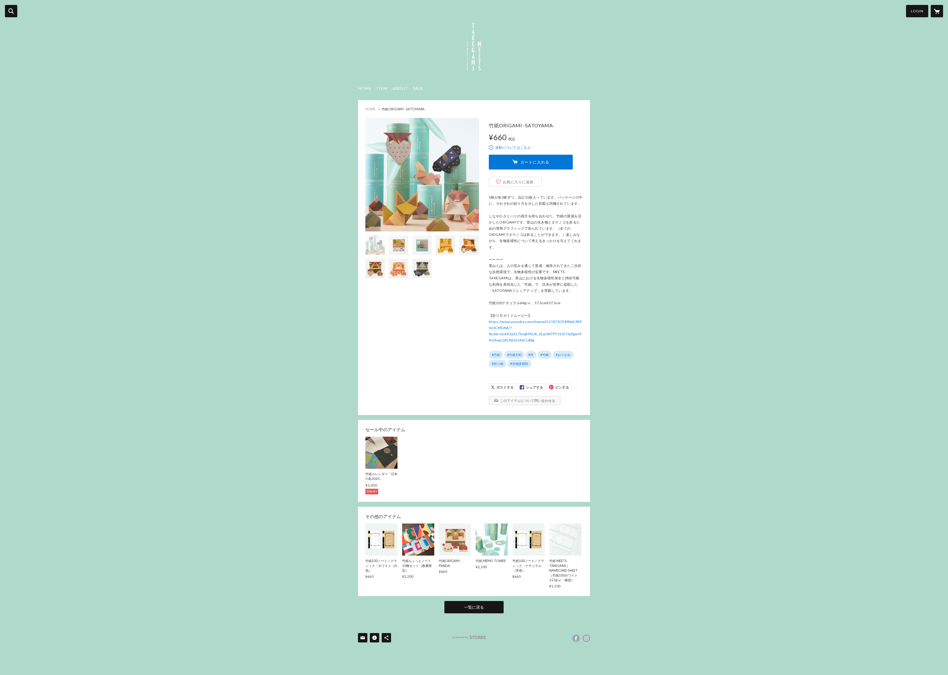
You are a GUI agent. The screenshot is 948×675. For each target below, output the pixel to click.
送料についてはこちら (513, 147)
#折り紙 (497, 364)
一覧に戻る (474, 607)
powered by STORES (469, 637)
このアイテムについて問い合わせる (527, 400)
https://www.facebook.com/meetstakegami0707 (576, 638)
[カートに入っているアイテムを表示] (937, 11)
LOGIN (917, 11)
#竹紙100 (514, 355)
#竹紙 (496, 355)
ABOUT (400, 88)
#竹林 (544, 355)
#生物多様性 (519, 364)
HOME (365, 88)
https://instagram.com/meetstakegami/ (586, 638)
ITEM (382, 88)
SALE (418, 88)
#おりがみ (563, 355)
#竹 (530, 355)
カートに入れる (535, 162)
